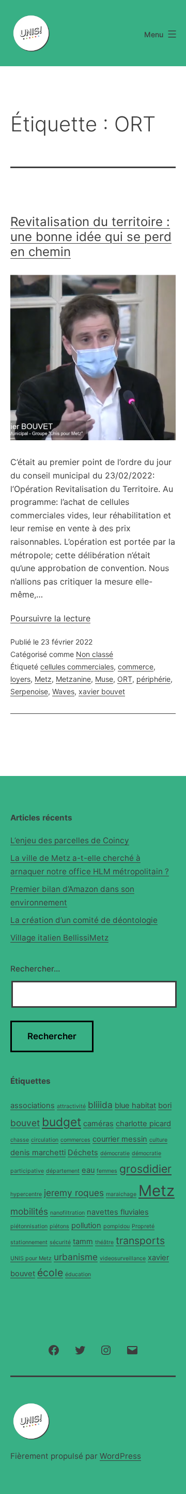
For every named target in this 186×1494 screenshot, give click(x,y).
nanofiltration (67, 1212)
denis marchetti (38, 1152)
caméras (98, 1123)
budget (61, 1122)
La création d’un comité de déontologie (84, 920)
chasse (19, 1140)
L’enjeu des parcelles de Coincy (69, 840)
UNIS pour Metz (31, 1258)
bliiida (100, 1104)
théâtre (104, 1242)
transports (140, 1240)
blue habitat (135, 1105)
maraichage (121, 1194)
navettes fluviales (118, 1212)
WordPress (120, 1456)
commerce (135, 666)
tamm (83, 1241)
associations (32, 1105)
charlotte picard (143, 1123)
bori (165, 1105)
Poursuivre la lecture (50, 618)
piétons (59, 1226)
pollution (86, 1225)
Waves (63, 691)
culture (158, 1140)
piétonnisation (29, 1226)
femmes (107, 1171)
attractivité (71, 1106)
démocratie (115, 1153)
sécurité (60, 1242)
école (50, 1272)
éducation (78, 1274)
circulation (44, 1140)
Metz (43, 679)
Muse (104, 679)
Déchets (83, 1152)
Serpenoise (29, 691)
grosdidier (145, 1168)
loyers (20, 679)
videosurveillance (123, 1258)
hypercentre (26, 1194)
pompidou (116, 1226)
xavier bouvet (102, 691)
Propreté (143, 1226)
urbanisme (76, 1256)
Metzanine (73, 679)
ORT (124, 679)
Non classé (94, 654)
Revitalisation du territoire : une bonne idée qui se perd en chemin (91, 236)
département (63, 1171)
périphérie (153, 679)
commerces (75, 1140)
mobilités (29, 1211)
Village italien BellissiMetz (59, 938)
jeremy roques (74, 1192)
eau (88, 1170)
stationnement (29, 1242)
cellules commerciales (77, 666)
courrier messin (119, 1139)
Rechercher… (35, 969)
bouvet (25, 1122)
